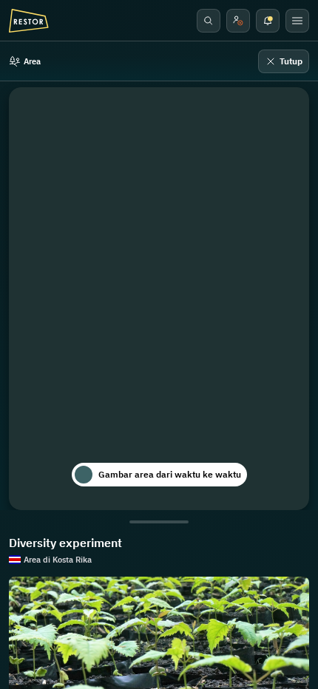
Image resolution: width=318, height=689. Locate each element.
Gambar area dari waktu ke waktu (169, 474)
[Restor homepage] (29, 21)
